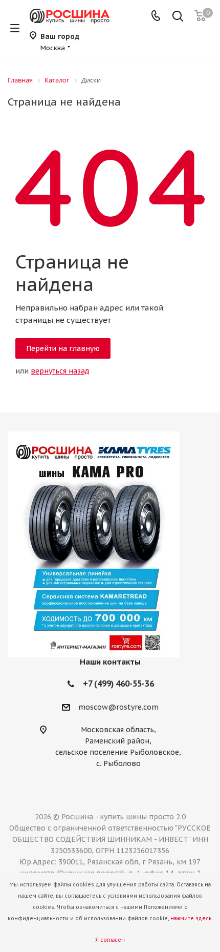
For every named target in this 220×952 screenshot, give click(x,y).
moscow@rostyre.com (118, 707)
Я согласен (110, 940)
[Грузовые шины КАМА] (110, 544)
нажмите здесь (190, 918)
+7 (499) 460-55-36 (118, 683)
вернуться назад (60, 371)
